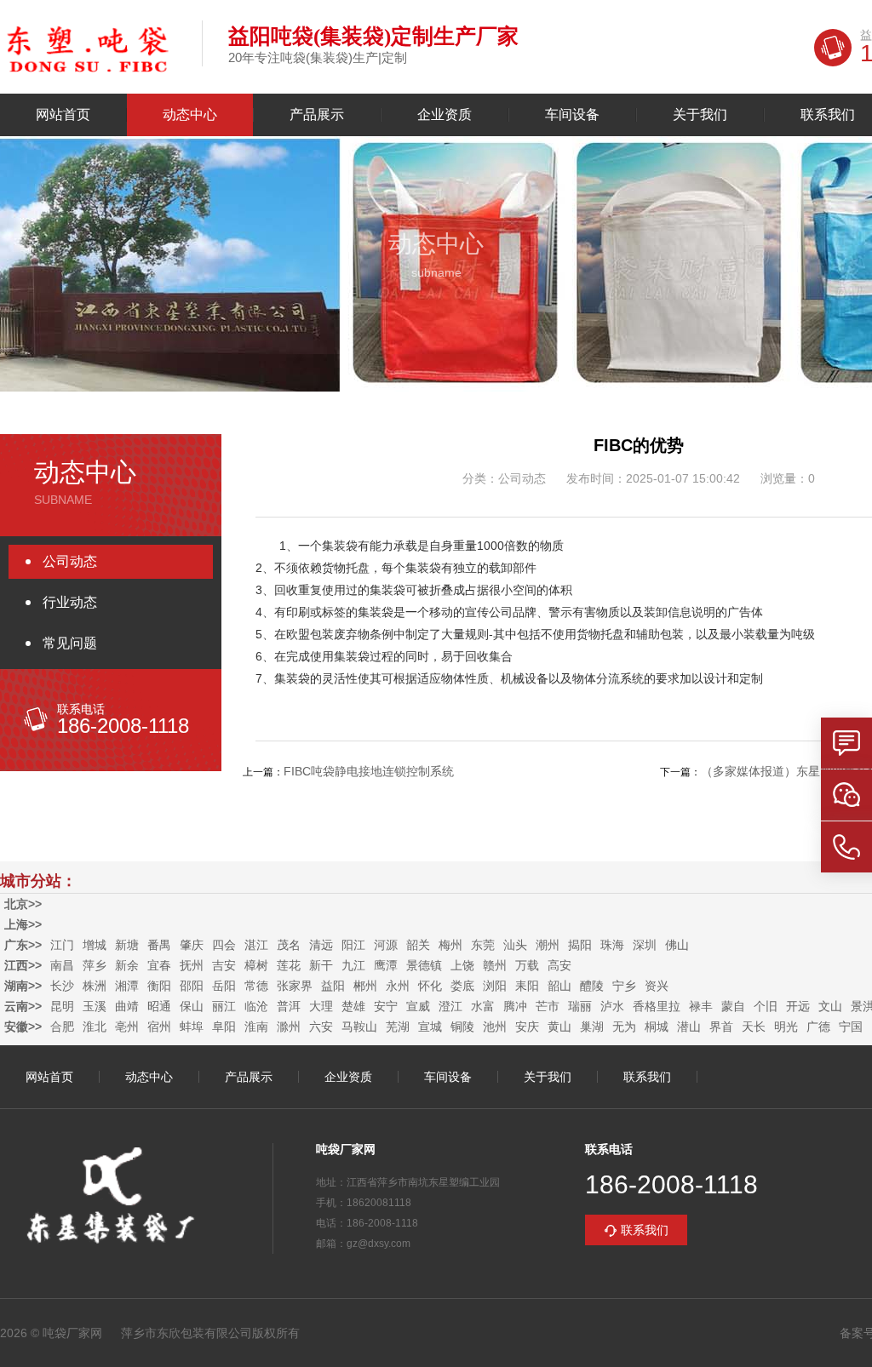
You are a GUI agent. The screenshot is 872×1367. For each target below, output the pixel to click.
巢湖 (592, 1026)
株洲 (94, 985)
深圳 (645, 945)
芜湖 (398, 1026)
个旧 (765, 1006)
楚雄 (353, 1006)
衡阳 (159, 985)
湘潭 (127, 985)
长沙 (62, 985)
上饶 (462, 965)
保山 (192, 1006)
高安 (559, 965)
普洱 (289, 1006)
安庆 (527, 1026)
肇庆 (192, 945)
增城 (94, 945)
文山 (830, 1006)
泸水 (612, 1006)
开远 (798, 1006)
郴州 (365, 985)
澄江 (450, 1006)
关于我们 (700, 115)
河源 (386, 945)
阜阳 (224, 1026)
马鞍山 (359, 1026)
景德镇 (424, 965)
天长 (754, 1026)
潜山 (689, 1026)
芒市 (547, 1006)
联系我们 (647, 1077)
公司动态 (70, 561)
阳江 (353, 945)
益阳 (333, 985)
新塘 (127, 945)
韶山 (559, 985)
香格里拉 (656, 1006)
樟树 (256, 965)
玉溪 (94, 1006)
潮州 (547, 945)
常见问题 (70, 643)
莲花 (289, 965)
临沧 (256, 1006)
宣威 (418, 1006)
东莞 (483, 945)
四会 (224, 945)
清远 (321, 945)
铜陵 (462, 1026)
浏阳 (495, 985)
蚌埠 (192, 1026)
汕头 (515, 945)
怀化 (430, 985)
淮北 (94, 1026)
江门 (62, 945)
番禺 (159, 945)
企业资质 (444, 115)
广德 (818, 1026)
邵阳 (192, 985)
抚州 (192, 965)
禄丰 (701, 1006)
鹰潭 (386, 965)
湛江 (256, 945)
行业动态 (70, 602)
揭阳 (580, 945)
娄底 (462, 985)
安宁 (386, 1006)
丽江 (224, 1006)
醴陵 (592, 985)
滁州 (289, 1026)
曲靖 (127, 1006)
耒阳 (527, 985)
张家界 (295, 985)
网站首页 (63, 115)
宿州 (159, 1026)
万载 (527, 965)
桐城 (656, 1026)
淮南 (256, 1026)
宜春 (159, 965)
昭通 (159, 1006)
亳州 (127, 1026)
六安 (321, 1026)
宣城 (430, 1026)
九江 (353, 965)
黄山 (559, 1026)
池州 (495, 1026)
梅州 (450, 945)
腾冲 (515, 1006)
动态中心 (190, 115)
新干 (321, 965)
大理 (321, 1006)
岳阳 (224, 985)
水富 (483, 1006)
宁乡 (624, 985)
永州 (398, 985)
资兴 (656, 985)
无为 (624, 1026)
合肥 (62, 1026)
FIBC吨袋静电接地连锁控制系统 (369, 771)
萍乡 (94, 965)
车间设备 (572, 115)
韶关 (418, 945)
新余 (127, 965)
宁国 (851, 1026)
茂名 (289, 945)
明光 (786, 1026)
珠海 (612, 945)
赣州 (495, 965)
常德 (256, 985)
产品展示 (317, 115)
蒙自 (733, 1006)
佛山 (677, 945)
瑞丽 (580, 1006)
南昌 (62, 965)
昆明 (62, 1006)
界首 (721, 1026)
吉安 (224, 965)
